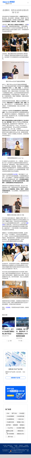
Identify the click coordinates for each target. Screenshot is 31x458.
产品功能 (15, 445)
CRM (8, 413)
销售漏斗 (22, 425)
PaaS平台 (10, 428)
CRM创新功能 (20, 416)
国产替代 (8, 425)
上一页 (9, 340)
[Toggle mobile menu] (28, 2)
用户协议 (5, 446)
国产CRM (14, 413)
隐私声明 (21, 445)
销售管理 (15, 425)
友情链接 (11, 446)
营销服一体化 (20, 422)
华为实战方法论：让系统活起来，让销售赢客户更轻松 (22, 331)
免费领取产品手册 (15, 377)
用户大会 (10, 436)
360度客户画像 (20, 428)
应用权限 (26, 445)
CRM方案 (15, 174)
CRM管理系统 (10, 419)
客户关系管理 (10, 433)
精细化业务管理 (9, 431)
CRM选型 (21, 413)
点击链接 (8, 307)
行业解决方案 (10, 422)
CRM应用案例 (10, 416)
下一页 (20, 340)
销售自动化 (20, 431)
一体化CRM (20, 419)
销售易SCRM (20, 433)
